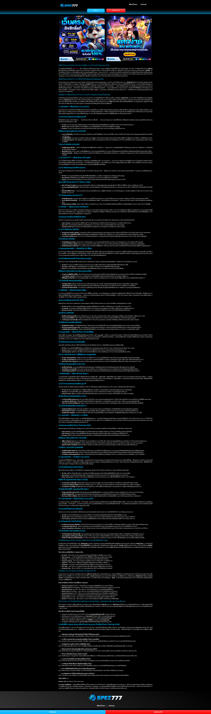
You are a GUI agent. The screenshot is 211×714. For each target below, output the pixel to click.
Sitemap (143, 4)
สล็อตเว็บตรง (133, 4)
